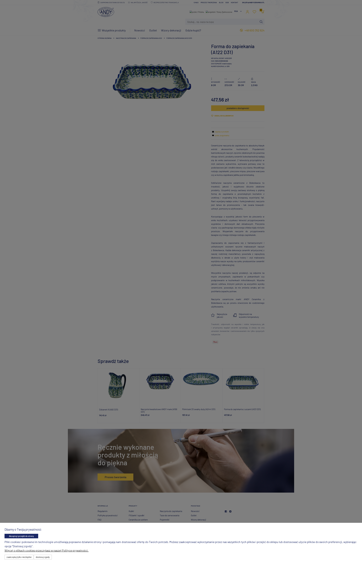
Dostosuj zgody (43, 557)
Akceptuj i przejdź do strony (21, 536)
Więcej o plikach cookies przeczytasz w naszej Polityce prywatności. (47, 550)
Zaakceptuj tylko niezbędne (19, 557)
